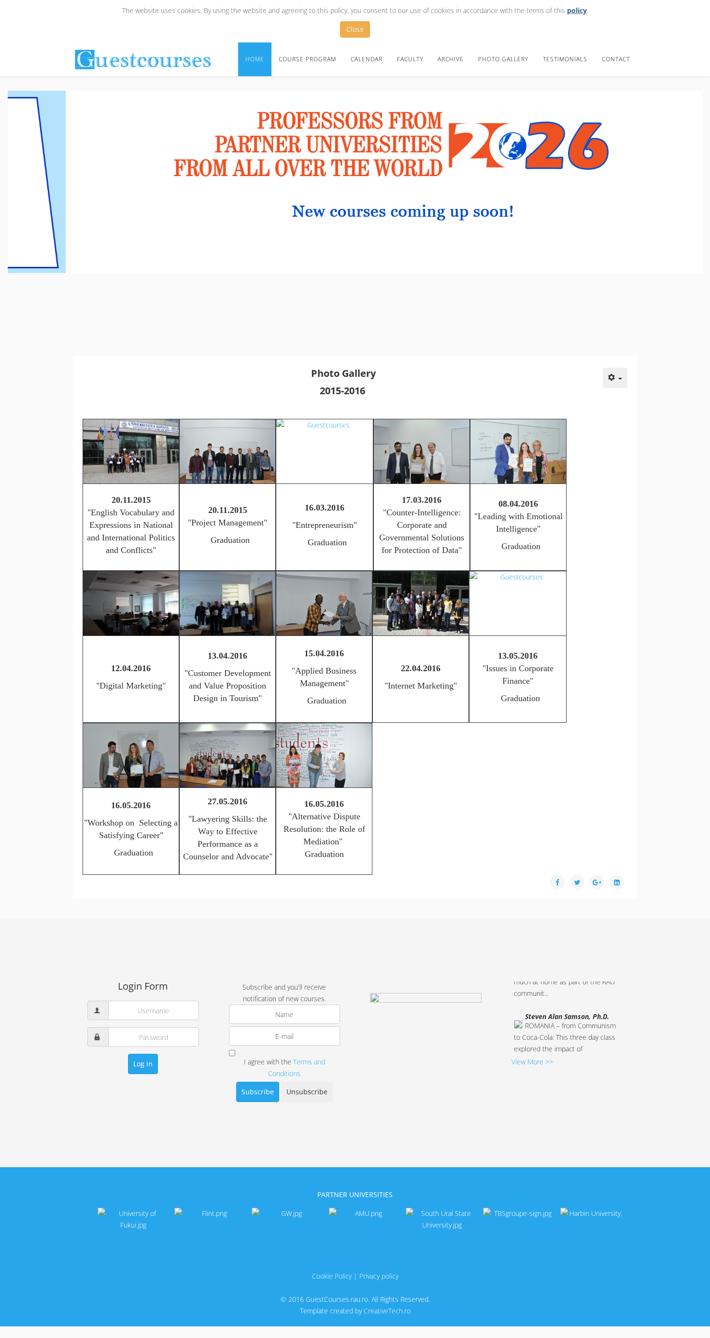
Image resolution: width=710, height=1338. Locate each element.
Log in (143, 1063)
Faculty (410, 59)
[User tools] (615, 378)
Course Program (307, 59)
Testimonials (565, 59)
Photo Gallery (503, 59)
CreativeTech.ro (387, 1310)
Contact (616, 59)
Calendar (367, 59)
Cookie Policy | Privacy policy (355, 1276)
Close (355, 29)
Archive (451, 59)
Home (254, 59)
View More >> (532, 1061)
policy (577, 10)
